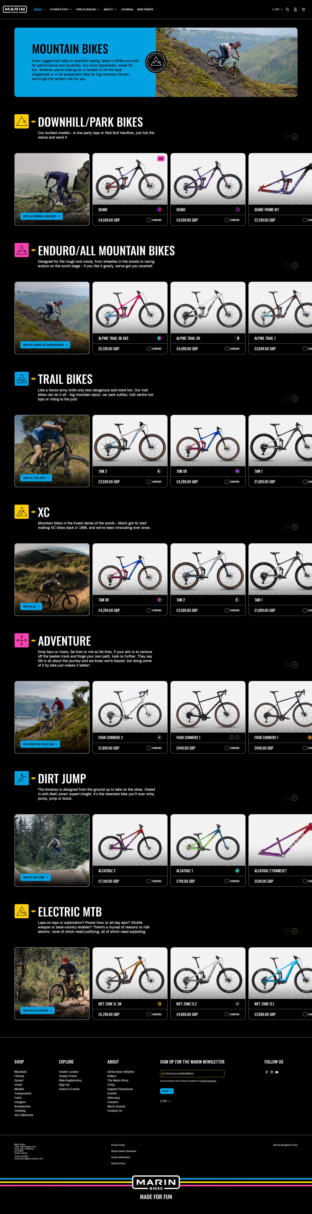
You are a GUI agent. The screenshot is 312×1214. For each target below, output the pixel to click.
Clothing (19, 1110)
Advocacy (113, 1097)
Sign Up (64, 1084)
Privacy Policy (118, 1145)
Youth (18, 1084)
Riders (111, 1076)
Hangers (20, 1102)
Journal (127, 9)
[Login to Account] (295, 9)
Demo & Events (69, 1089)
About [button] (108, 9)
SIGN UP (165, 1091)
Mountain (20, 1071)
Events (111, 1093)
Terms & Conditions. (208, 1081)
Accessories (22, 1106)
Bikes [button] (38, 9)
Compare (155, 220)
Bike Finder (145, 9)
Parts (17, 1097)
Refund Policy (118, 1163)
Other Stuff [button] (59, 9)
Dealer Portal (68, 1076)
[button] (303, 9)
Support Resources (120, 1089)
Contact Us (114, 1110)
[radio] (159, 209)
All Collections (23, 1115)
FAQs (111, 1084)
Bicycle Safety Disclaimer (123, 1151)
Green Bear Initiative (120, 1071)
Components (22, 1093)
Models (19, 1089)
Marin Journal (116, 1106)
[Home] (15, 9)
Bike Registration (70, 1080)
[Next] (295, 137)
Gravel (18, 1080)
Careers (112, 1102)
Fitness (19, 1076)
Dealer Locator (69, 1071)
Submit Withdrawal (120, 1157)
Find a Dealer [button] (86, 9)
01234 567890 (21, 1157)
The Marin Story (117, 1080)
